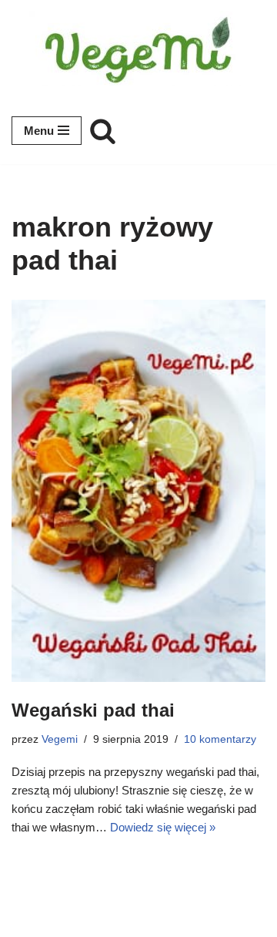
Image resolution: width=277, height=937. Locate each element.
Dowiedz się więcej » (162, 827)
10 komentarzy (220, 739)
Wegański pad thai (93, 710)
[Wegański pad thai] (138, 491)
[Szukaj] (102, 130)
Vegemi (60, 739)
